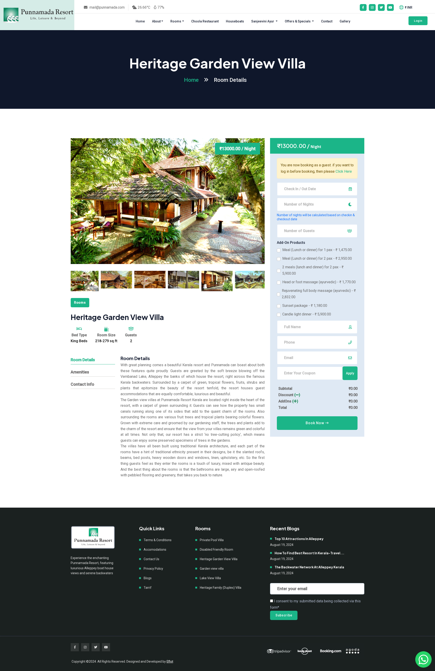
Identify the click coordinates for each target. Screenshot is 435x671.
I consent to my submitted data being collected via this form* (315, 604)
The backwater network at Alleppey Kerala (309, 567)
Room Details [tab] (83, 359)
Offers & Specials (298, 21)
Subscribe (284, 615)
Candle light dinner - (306, 314)
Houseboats (235, 21)
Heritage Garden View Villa (218, 559)
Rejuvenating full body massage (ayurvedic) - (319, 293)
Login (418, 20)
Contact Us (151, 559)
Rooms (175, 21)
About (156, 21)
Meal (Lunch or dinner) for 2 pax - (317, 258)
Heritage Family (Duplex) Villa (220, 587)
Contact (326, 21)
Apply (350, 373)
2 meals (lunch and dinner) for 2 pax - (312, 270)
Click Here (344, 171)
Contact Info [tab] (82, 384)
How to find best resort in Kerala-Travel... (309, 553)
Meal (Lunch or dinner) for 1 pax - (317, 250)
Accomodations (155, 549)
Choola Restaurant (205, 21)
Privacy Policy (153, 568)
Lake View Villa (210, 578)
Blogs (148, 578)
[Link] (38, 14)
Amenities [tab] (80, 372)
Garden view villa (212, 568)
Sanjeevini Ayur (263, 21)
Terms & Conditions (158, 540)
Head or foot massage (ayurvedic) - (319, 282)
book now (315, 423)
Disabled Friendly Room (216, 549)
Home (140, 21)
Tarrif (148, 587)
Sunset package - (304, 305)
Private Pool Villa (212, 540)
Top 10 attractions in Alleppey (299, 539)
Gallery (345, 21)
